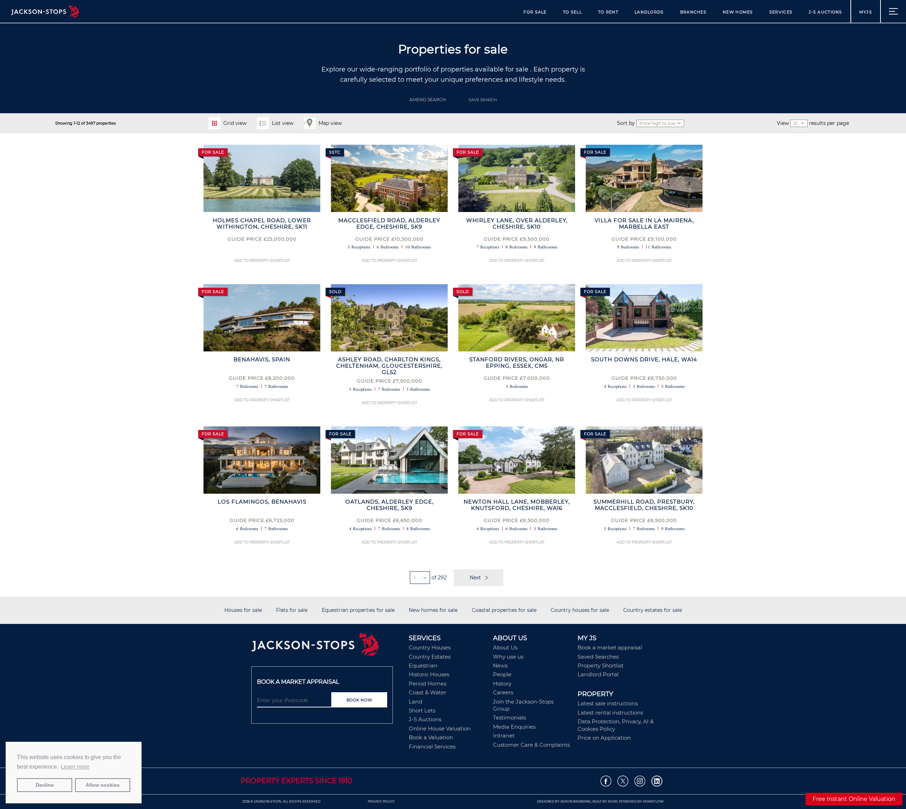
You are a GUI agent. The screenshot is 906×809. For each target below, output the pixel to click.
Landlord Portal (598, 674)
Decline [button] (45, 785)
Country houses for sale (580, 610)
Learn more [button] (75, 767)
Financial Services (432, 746)
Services (780, 12)
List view (282, 123)
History (502, 683)
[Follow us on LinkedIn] (657, 781)
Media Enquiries (514, 726)
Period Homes (427, 683)
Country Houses (430, 647)
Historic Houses (429, 674)
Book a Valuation (431, 737)
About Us (505, 647)
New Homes (738, 12)
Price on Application (604, 737)
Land (415, 701)
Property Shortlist (601, 665)
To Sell (572, 12)
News (500, 665)
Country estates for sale (652, 610)
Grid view (235, 123)
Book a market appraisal (610, 647)
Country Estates (430, 656)
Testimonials (509, 717)
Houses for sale (243, 610)
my (865, 12)
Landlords (649, 12)
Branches (693, 12)
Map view (330, 123)
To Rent (608, 12)
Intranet (504, 735)
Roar (613, 801)
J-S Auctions (825, 12)
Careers (503, 692)
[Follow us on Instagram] (640, 781)
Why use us (508, 656)
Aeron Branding (575, 801)
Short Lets (422, 710)
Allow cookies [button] (103, 785)
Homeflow (653, 801)
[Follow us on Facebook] (606, 781)
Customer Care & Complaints (531, 744)
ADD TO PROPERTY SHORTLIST (262, 260)
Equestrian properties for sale (358, 610)
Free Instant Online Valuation (854, 799)
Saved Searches (598, 656)
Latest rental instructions (610, 712)
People (502, 674)
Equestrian (423, 665)
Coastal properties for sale (504, 610)
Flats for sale (292, 610)
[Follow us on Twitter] (623, 781)
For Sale (534, 12)
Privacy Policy (381, 801)
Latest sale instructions (608, 703)
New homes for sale (433, 610)
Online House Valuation (440, 728)
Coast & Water (427, 692)
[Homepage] (326, 647)
